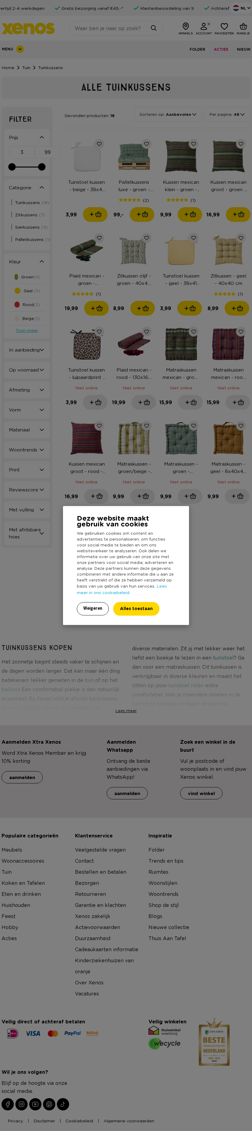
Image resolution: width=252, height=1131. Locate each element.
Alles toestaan (136, 609)
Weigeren (92, 608)
